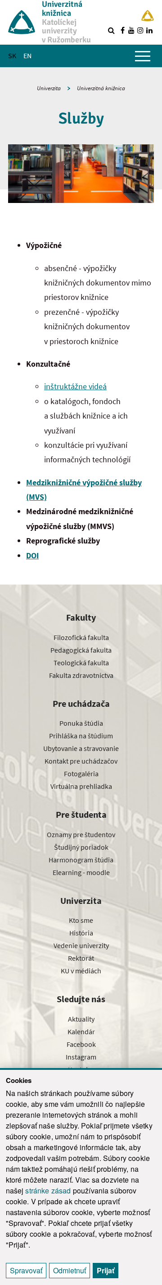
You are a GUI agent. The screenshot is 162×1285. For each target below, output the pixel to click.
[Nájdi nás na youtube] (131, 30)
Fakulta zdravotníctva (81, 675)
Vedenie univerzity (81, 945)
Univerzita (49, 88)
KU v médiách (81, 970)
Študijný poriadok (81, 847)
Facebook (81, 1044)
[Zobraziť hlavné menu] (142, 56)
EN (27, 55)
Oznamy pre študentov (81, 834)
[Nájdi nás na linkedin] (149, 30)
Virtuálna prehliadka (81, 786)
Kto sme (81, 920)
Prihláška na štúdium (81, 735)
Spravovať (26, 1270)
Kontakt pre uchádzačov (81, 760)
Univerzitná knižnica (101, 88)
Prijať (105, 1270)
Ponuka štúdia (81, 723)
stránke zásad (48, 1190)
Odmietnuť (69, 1270)
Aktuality (81, 1018)
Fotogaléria (81, 773)
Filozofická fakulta (81, 637)
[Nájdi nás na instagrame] (140, 30)
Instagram (81, 1056)
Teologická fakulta (81, 662)
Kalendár (81, 1031)
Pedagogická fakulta (81, 649)
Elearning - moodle (81, 872)
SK (12, 55)
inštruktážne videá (75, 386)
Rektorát (81, 958)
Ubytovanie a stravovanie (81, 748)
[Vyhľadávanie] (111, 30)
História (81, 932)
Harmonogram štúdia (81, 859)
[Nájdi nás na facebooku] (122, 30)
